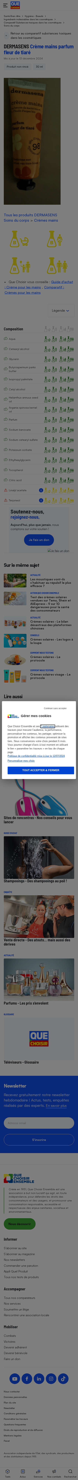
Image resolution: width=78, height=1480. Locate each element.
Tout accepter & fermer (40, 770)
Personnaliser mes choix (21, 761)
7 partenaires (48, 726)
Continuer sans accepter (55, 708)
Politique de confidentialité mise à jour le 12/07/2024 (36, 756)
